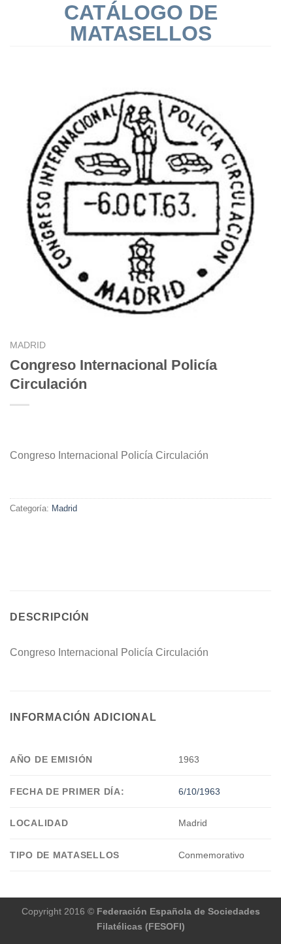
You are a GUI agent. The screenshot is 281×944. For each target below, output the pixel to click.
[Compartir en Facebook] (17, 536)
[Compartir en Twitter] (34, 536)
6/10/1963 (199, 791)
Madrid (28, 345)
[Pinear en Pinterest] (65, 536)
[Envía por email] (49, 536)
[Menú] (17, 23)
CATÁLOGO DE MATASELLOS (141, 23)
